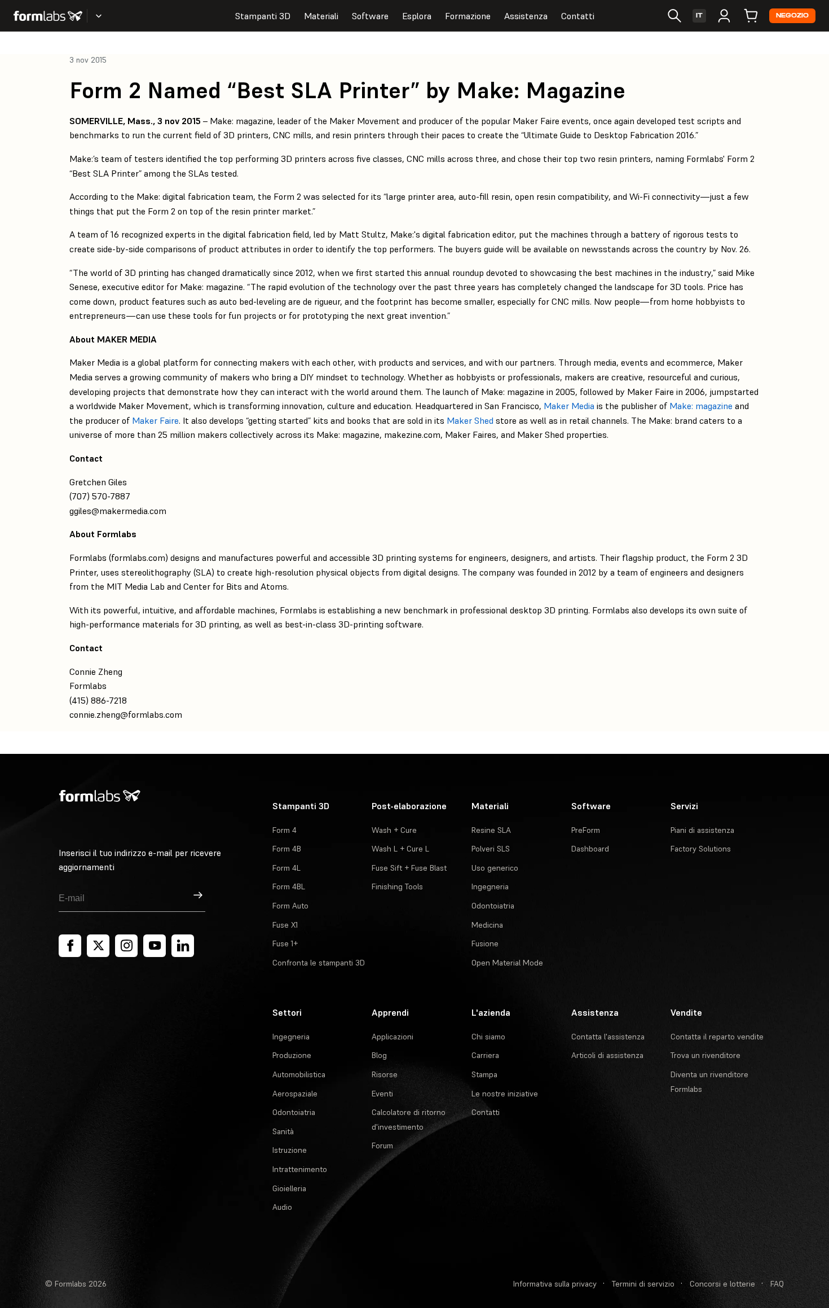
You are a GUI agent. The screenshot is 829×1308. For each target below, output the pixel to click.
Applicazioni (392, 1037)
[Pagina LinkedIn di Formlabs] (182, 945)
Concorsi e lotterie (722, 1284)
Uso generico (494, 868)
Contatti (577, 15)
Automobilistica (298, 1074)
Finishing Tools (397, 886)
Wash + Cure (394, 830)
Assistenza (526, 15)
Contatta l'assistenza (608, 1037)
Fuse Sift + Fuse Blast (409, 868)
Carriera (485, 1055)
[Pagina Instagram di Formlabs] (126, 945)
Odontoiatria (492, 906)
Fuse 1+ (285, 943)
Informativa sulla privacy (555, 1284)
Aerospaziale (295, 1093)
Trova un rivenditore (705, 1055)
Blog (379, 1055)
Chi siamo (488, 1037)
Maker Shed (470, 420)
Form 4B (286, 849)
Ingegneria (490, 886)
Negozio (792, 15)
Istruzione (289, 1150)
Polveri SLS (490, 849)
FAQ (777, 1284)
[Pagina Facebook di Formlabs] (70, 945)
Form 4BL (288, 886)
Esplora (416, 15)
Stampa (484, 1074)
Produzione (291, 1055)
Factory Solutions (701, 849)
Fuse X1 (285, 925)
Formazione (468, 15)
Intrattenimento (299, 1169)
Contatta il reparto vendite (717, 1037)
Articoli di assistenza (607, 1055)
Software (370, 15)
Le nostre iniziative (504, 1093)
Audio (282, 1207)
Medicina (487, 925)
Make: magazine (701, 405)
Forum (382, 1145)
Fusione (485, 943)
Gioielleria (289, 1188)
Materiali (321, 15)
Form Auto (290, 906)
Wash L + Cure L (400, 849)
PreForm (585, 830)
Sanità (283, 1131)
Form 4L (286, 868)
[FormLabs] (48, 16)
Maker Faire (155, 420)
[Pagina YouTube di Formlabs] (154, 945)
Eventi (382, 1093)
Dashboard (590, 849)
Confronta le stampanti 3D (318, 963)
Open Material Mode (507, 963)
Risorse (385, 1074)
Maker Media (569, 405)
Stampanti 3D (262, 15)
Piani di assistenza (702, 830)
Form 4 (284, 830)
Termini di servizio (643, 1284)
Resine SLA (491, 830)
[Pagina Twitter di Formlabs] (98, 945)
